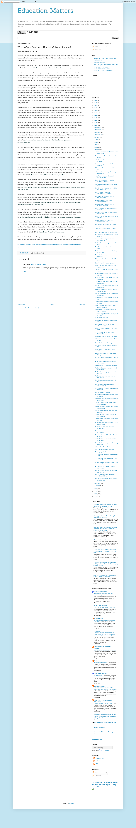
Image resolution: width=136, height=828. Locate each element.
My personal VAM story (101, 318)
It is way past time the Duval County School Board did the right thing (106, 516)
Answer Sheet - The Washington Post (105, 722)
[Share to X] (39, 253)
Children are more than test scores (104, 661)
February (98, 483)
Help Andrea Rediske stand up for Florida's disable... (105, 176)
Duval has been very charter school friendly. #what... (105, 239)
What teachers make (99, 62)
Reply (24, 271)
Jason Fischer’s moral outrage (104, 343)
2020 (95, 110)
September (98, 135)
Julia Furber (99, 761)
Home (52, 305)
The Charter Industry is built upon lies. (106, 232)
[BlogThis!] (37, 253)
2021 (95, 107)
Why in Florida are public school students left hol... (104, 196)
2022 (95, 105)
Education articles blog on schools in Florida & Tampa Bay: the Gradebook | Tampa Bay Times (105, 716)
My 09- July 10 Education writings (103, 70)
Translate (106, 750)
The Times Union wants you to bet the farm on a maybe (106, 188)
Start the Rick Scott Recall (101, 540)
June (96, 142)
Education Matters (46, 11)
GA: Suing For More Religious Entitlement (105, 607)
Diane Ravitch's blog (100, 592)
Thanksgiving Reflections (100, 662)
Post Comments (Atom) (32, 308)
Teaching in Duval (99, 727)
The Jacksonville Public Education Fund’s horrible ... (105, 475)
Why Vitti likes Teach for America (104, 447)
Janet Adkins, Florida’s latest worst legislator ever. (105, 350)
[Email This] (35, 253)
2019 (95, 112)
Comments (97, 50)
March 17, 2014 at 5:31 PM (38, 264)
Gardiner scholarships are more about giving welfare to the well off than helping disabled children (106, 564)
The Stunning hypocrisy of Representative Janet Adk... (103, 192)
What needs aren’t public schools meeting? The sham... (104, 204)
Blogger (71, 803)
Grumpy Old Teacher (100, 673)
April (96, 147)
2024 (95, 100)
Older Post (82, 305)
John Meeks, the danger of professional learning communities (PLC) (105, 575)
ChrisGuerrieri (100, 758)
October (97, 132)
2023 (95, 102)
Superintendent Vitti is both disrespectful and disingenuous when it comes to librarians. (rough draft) (105, 528)
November (98, 130)
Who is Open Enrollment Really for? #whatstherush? (105, 310)
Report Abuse (97, 739)
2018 (95, 115)
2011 (95, 494)
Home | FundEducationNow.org (103, 732)
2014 (95, 125)
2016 (95, 120)
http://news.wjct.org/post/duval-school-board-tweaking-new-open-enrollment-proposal (59, 68)
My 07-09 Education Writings (102, 68)
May (96, 144)
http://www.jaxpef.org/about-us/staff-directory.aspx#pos (48, 175)
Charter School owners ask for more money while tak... (105, 403)
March (97, 149)
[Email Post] (31, 252)
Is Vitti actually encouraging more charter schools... (104, 333)
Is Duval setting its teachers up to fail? (106, 365)
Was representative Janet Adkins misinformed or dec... (104, 221)
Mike (97, 763)
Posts (96, 46)
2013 (95, 489)
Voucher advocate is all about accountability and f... (103, 200)
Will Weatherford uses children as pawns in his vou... (104, 384)
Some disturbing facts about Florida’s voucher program (105, 306)
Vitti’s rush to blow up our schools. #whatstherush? (105, 325)
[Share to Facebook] (41, 253)
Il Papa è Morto (98, 675)
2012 (95, 491)
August (97, 137)
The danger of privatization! (103, 392)
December (98, 127)
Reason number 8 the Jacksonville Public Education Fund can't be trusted (105, 505)
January (97, 485)
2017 (95, 117)
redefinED (97, 631)
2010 (95, 496)
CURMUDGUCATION (100, 606)
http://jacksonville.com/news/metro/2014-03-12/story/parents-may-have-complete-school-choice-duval (50, 217)
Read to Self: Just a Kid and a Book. (103, 703)
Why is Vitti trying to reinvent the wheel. (106, 336)
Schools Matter (98, 618)
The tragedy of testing (101, 452)
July (96, 139)
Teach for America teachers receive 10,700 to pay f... (105, 431)
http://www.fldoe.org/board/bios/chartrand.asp (50, 232)
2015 (95, 122)
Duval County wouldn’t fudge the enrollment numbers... (104, 180)
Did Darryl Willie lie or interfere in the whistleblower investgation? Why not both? (105, 551)
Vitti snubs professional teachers (104, 449)
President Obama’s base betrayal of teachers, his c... (105, 415)
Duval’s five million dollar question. (105, 263)
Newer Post (21, 305)
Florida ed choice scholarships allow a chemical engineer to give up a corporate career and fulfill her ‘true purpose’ (104, 634)
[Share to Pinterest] (43, 253)
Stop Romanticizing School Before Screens (105, 650)
